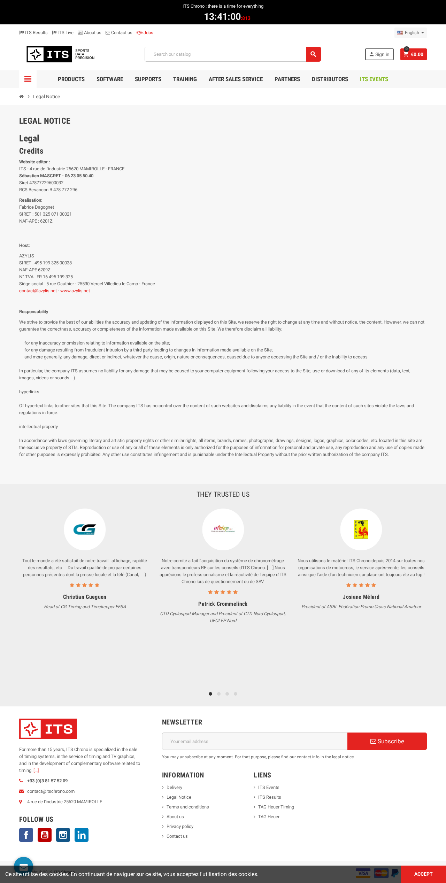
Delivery (174, 787)
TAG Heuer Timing (276, 807)
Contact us (121, 32)
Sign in (379, 54)
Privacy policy (180, 826)
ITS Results (36, 32)
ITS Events (268, 787)
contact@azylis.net (38, 290)
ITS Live (65, 32)
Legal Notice (179, 797)
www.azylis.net (75, 290)
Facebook (26, 835)
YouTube (45, 835)
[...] (36, 770)
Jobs (148, 32)
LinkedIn (82, 835)
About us (92, 32)
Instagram (63, 835)
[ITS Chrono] (60, 53)
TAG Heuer (268, 816)
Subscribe (390, 741)
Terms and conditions (188, 807)
